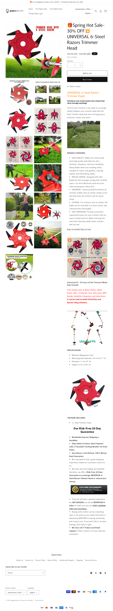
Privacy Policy (40, 560)
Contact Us (29, 560)
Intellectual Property (66, 560)
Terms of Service (91, 560)
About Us (19, 560)
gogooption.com (16, 600)
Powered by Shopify (27, 600)
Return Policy (52, 560)
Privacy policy (39, 600)
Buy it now (87, 79)
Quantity (70, 61)
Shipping (79, 560)
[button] (95, 11)
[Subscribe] (42, 572)
